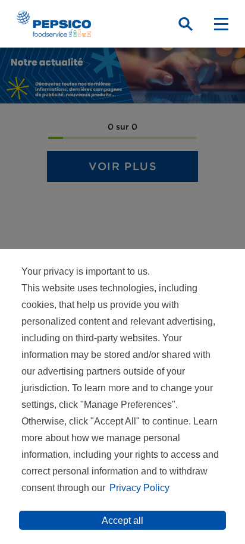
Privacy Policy (139, 488)
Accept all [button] (122, 520)
